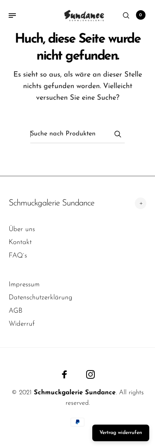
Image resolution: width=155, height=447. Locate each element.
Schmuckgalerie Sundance (51, 203)
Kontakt (20, 242)
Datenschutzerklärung (40, 297)
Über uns (22, 229)
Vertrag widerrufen (120, 432)
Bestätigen (117, 134)
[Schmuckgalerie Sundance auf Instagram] (90, 374)
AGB (15, 311)
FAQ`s (18, 255)
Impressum (24, 284)
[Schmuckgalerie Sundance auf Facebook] (64, 374)
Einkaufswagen (140, 15)
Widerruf (22, 324)
